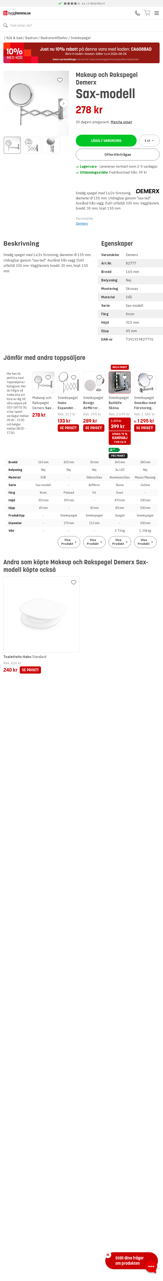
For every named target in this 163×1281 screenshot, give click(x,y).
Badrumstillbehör (54, 38)
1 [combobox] (147, 140)
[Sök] (5, 25)
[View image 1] (12, 145)
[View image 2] (31, 145)
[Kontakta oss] (137, 13)
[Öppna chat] (151, 1267)
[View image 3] (51, 145)
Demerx (82, 223)
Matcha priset (121, 122)
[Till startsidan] (17, 13)
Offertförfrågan (117, 154)
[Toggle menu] (157, 13)
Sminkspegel (81, 38)
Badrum (31, 38)
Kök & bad (14, 38)
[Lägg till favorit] (59, 80)
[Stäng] (107, 1254)
